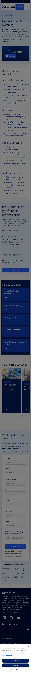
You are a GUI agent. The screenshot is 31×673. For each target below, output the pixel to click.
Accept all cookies (15, 660)
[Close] (28, 646)
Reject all (15, 665)
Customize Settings (15, 669)
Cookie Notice (9, 655)
